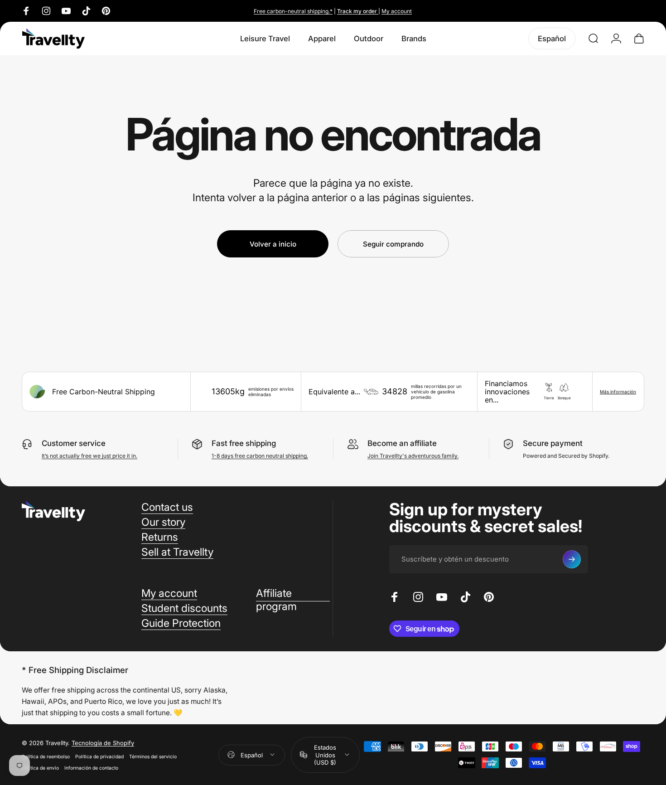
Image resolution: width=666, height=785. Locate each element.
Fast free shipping (244, 443)
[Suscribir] (572, 559)
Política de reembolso (46, 756)
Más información (618, 391)
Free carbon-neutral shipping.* (293, 11)
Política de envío (40, 767)
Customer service (74, 443)
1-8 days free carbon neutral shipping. (260, 455)
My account (396, 11)
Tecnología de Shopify (103, 742)
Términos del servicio (153, 756)
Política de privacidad (99, 756)
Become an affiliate (402, 443)
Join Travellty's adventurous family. (412, 455)
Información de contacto (91, 767)
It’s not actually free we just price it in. (89, 455)
